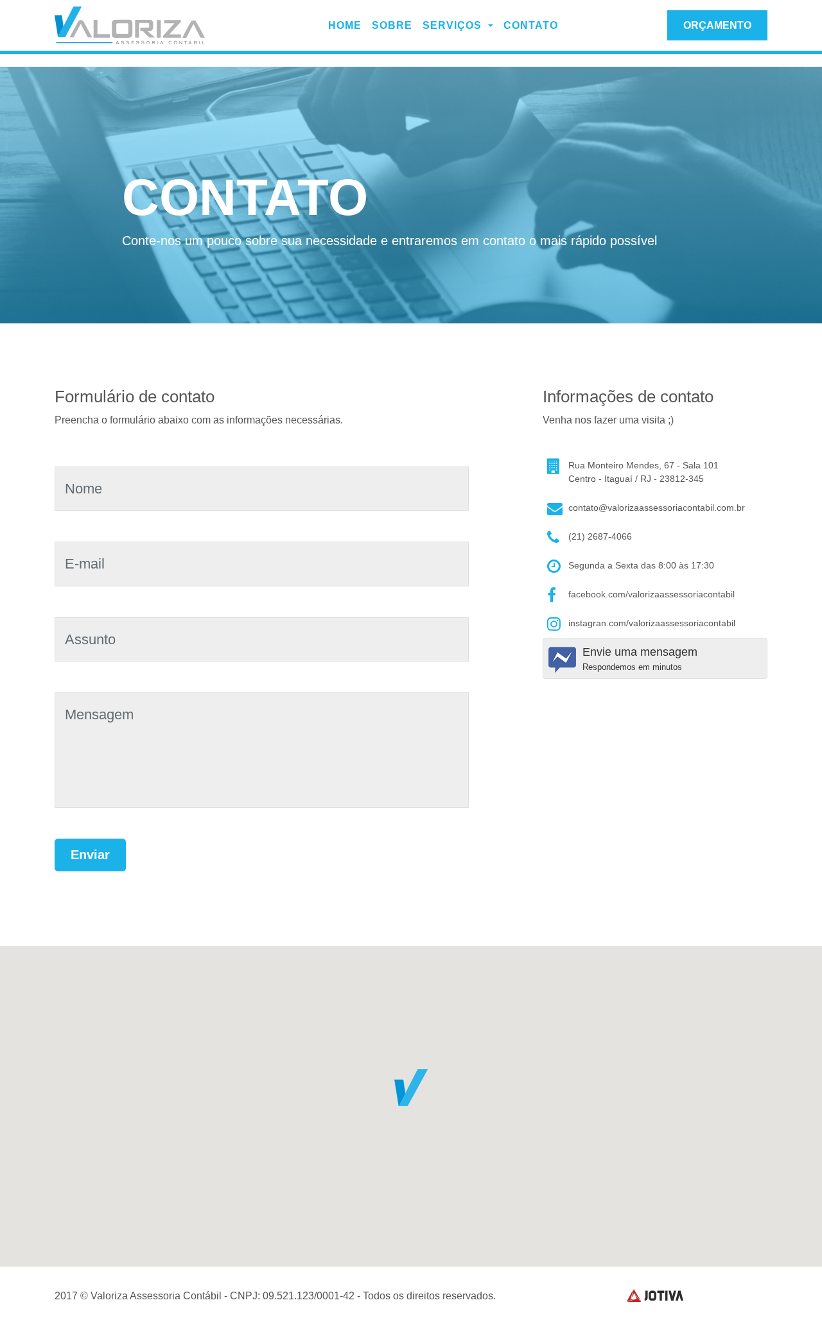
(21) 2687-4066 (600, 536)
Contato (530, 25)
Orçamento (717, 25)
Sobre (392, 25)
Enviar (90, 855)
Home (345, 25)
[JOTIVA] (655, 1296)
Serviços (454, 25)
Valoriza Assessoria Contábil (131, 25)
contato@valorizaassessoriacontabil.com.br (656, 507)
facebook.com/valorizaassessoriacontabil (651, 594)
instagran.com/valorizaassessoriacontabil (651, 623)
